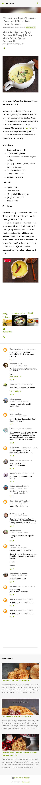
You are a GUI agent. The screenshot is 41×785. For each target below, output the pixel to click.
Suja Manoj (14, 349)
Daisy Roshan (15, 545)
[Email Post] (4, 329)
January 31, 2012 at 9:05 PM (19, 503)
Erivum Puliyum (15, 391)
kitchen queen (15, 399)
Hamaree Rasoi (16, 364)
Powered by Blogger (22, 778)
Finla (12, 429)
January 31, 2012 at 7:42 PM (19, 488)
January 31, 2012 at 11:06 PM (19, 532)
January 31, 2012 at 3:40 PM (29, 447)
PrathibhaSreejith (17, 514)
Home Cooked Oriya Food (20, 501)
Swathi (12, 599)
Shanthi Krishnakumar (18, 573)
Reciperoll (10, 3)
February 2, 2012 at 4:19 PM (24, 599)
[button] (4, 48)
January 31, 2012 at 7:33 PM (25, 473)
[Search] (38, 3)
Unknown (13, 586)
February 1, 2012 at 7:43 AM (26, 586)
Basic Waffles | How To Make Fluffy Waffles (16, 716)
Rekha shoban (15, 530)
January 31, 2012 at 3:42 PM (23, 460)
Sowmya (13, 473)
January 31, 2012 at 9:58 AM (19, 366)
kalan (28, 128)
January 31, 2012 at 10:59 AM (19, 416)
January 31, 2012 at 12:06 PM (23, 429)
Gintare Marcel (25, 782)
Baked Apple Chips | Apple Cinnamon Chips (16, 680)
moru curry (7, 332)
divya (12, 460)
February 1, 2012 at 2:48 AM (19, 547)
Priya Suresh (15, 447)
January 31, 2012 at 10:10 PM (19, 516)
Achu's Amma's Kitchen (19, 486)
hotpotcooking (16, 414)
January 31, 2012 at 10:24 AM (23, 384)
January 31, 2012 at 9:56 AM (27, 349)
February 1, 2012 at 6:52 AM (19, 575)
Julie (12, 384)
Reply (12, 359)
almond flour (30, 27)
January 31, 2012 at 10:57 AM (19, 401)
